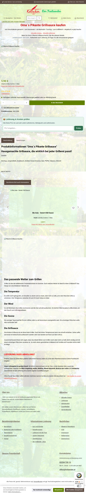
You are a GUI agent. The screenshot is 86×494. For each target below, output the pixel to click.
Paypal (6, 439)
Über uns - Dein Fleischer (77, 2)
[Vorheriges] (8, 207)
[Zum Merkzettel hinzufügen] (73, 208)
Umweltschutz (37, 439)
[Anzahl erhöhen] (27, 102)
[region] (43, 207)
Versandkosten (66, 410)
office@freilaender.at (67, 470)
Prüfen (78, 128)
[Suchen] (39, 18)
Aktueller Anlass (36, 33)
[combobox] (32, 18)
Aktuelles (63, 392)
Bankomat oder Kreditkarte (13, 430)
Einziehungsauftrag (10, 436)
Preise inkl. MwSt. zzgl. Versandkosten (12, 86)
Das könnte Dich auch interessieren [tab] (17, 182)
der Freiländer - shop (39, 442)
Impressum (65, 433)
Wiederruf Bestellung (68, 426)
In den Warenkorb (57, 103)
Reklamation (65, 436)
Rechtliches (64, 421)
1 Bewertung (5, 94)
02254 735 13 (65, 462)
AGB (62, 430)
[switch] (79, 486)
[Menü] (82, 473)
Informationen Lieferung (41, 421)
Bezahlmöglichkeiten (11, 421)
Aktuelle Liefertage (49, 33)
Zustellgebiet (65, 407)
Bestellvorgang (37, 430)
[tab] (7, 140)
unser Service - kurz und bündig (13, 2)
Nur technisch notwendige (42, 490)
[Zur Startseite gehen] (43, 10)
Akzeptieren (58, 490)
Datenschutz (65, 439)
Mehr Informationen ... (14, 492)
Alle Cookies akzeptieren (74, 490)
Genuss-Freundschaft (11, 453)
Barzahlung (7, 426)
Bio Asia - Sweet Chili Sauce (43, 213)
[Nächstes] (78, 207)
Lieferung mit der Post (40, 433)
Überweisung (8, 433)
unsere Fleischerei (38, 436)
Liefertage (64, 401)
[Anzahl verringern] (3, 102)
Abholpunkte (65, 403)
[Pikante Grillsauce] (43, 61)
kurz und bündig (38, 426)
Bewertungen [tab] (20, 140)
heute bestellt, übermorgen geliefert (46, 2)
